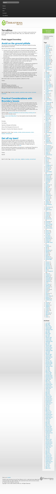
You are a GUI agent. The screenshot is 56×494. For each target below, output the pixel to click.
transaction (48, 293)
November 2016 (49, 414)
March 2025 (48, 333)
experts (47, 153)
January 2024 (48, 338)
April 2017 (48, 409)
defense (47, 111)
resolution (48, 263)
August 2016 (48, 418)
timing (47, 290)
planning (47, 222)
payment (47, 217)
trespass (3, 133)
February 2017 (49, 412)
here (20, 145)
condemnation (48, 86)
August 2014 (48, 447)
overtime (47, 213)
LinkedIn (9, 477)
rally (46, 247)
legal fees (48, 190)
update (47, 303)
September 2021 (49, 357)
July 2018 (48, 389)
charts (47, 81)
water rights (48, 313)
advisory (47, 56)
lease (26, 92)
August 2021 (48, 358)
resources (48, 264)
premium (47, 230)
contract (47, 94)
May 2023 (48, 344)
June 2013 (48, 465)
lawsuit (47, 186)
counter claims (49, 100)
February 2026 (49, 327)
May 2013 (48, 466)
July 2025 (48, 331)
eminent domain (49, 143)
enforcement (48, 148)
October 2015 (48, 431)
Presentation (48, 238)
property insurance (48, 245)
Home (4, 6)
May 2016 (48, 422)
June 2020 (48, 368)
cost (46, 97)
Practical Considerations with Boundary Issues (17, 99)
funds (47, 170)
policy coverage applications (49, 224)
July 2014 (48, 448)
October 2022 (48, 349)
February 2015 (49, 439)
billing (47, 72)
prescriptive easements (48, 236)
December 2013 (49, 457)
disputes (47, 126)
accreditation (48, 46)
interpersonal (48, 178)
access (47, 45)
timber (47, 288)
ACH (47, 47)
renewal (47, 254)
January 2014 (48, 456)
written (47, 317)
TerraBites (5, 15)
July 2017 (48, 405)
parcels (47, 216)
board (47, 73)
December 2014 (49, 442)
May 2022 (48, 353)
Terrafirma (48, 285)
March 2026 (48, 325)
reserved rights (49, 259)
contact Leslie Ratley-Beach (11, 116)
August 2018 (48, 388)
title (46, 292)
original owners (49, 209)
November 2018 (49, 384)
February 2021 (49, 361)
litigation (47, 194)
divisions (47, 128)
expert (47, 152)
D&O (47, 131)
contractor (48, 96)
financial (47, 162)
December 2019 (49, 375)
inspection (17, 92)
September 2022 (49, 350)
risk (46, 269)
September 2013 (49, 461)
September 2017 (49, 402)
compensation (48, 85)
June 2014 (48, 449)
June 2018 (48, 391)
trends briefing (49, 296)
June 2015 (48, 435)
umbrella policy (49, 300)
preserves (48, 239)
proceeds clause (49, 242)
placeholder (48, 221)
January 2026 (48, 328)
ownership (48, 215)
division (47, 127)
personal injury (49, 218)
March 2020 (48, 371)
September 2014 (49, 446)
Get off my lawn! (10, 138)
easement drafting (48, 139)
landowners (48, 184)
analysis (47, 58)
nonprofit (47, 203)
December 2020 (49, 362)
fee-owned (48, 158)
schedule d (48, 275)
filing (47, 161)
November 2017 (49, 400)
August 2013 (48, 463)
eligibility (47, 141)
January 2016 (48, 427)
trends (47, 294)
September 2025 (49, 329)
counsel (47, 98)
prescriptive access (48, 233)
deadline (47, 109)
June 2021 (48, 359)
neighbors (23, 159)
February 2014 (49, 455)
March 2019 (48, 382)
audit (47, 66)
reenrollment (48, 250)
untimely (19, 132)
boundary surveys (47, 78)
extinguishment (49, 154)
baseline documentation (49, 69)
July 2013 (48, 464)
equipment (48, 149)
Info (4, 10)
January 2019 (48, 383)
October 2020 (48, 365)
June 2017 (48, 406)
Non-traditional (49, 204)
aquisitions (48, 64)
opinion (47, 208)
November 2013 (49, 459)
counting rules (48, 102)
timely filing (48, 289)
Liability (47, 191)
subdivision (48, 281)
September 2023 (49, 341)
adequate (47, 52)
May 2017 (48, 408)
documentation (49, 132)
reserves (47, 262)
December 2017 (49, 399)
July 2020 (48, 367)
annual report (48, 60)
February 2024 (49, 337)
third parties (48, 286)
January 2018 (48, 397)
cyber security (49, 107)
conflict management (48, 90)
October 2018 (48, 385)
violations (48, 310)
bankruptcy (48, 67)
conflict (47, 88)
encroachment (9, 133)
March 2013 (48, 468)
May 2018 (48, 392)
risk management (49, 271)
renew (47, 252)
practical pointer (49, 228)
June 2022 (48, 351)
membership (48, 195)
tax (46, 283)
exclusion (48, 150)
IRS (46, 183)
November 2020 (49, 363)
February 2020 (49, 372)
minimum (47, 196)
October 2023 (48, 340)
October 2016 (48, 416)
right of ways (48, 268)
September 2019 (49, 378)
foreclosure (48, 167)
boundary (13, 92)
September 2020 (49, 366)
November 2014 (49, 443)
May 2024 (48, 336)
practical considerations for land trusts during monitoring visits (22, 112)
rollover (47, 273)
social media (48, 277)
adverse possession (26, 132)
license (29, 92)
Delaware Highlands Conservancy (48, 114)
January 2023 (48, 346)
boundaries (48, 75)
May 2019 (48, 380)
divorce (47, 130)
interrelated (48, 179)
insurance (48, 177)
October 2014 (48, 444)
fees (46, 160)
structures (34, 92)
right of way (48, 267)
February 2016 (49, 426)
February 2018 (49, 396)
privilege (47, 241)
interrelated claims (48, 181)
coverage (47, 103)
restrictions (22, 92)
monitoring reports (48, 199)
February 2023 (49, 345)
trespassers (48, 298)
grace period (48, 174)
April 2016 (48, 423)
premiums (48, 232)
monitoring (48, 198)
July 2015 (48, 434)
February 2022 (49, 354)
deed (47, 110)
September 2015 (49, 433)
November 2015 (49, 430)
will (46, 315)
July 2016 (48, 419)
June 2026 (48, 323)
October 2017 (48, 401)
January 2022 (48, 355)
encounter (48, 145)
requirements (48, 258)
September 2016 (49, 417)
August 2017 (48, 404)
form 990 (47, 169)
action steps (17, 159)
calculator (48, 80)
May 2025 (48, 332)
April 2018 (48, 393)
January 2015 (48, 440)
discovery (48, 124)
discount (47, 123)
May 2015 (48, 436)
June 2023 (48, 342)
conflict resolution (48, 92)
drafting (47, 135)
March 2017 (48, 410)
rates (47, 249)
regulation (48, 251)
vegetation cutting (48, 307)
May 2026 (48, 324)
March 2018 (48, 395)
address (47, 51)
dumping (47, 137)
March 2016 (48, 425)
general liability (49, 171)
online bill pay (48, 207)
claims (32, 132)
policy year (48, 226)
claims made (48, 84)
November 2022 (49, 348)
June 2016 (48, 421)
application (48, 62)
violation (12, 159)
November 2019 (49, 376)
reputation (48, 256)
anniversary (48, 59)
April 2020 (48, 370)
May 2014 (48, 451)
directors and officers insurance (48, 121)
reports (47, 255)
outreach (47, 212)
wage (47, 311)
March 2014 (48, 453)
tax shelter (48, 284)
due (46, 136)
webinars (47, 314)
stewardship (48, 279)
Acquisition (4, 93)
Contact (5, 13)
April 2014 (48, 452)
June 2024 (48, 334)
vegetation (48, 305)
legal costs (48, 188)
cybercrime (48, 106)
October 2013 (48, 460)
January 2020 (48, 374)
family (47, 157)
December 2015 (49, 429)
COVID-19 (48, 105)
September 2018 (49, 387)
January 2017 (48, 413)
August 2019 (48, 379)
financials (48, 166)
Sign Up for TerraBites (48, 31)
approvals (48, 63)
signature (47, 276)
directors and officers (48, 117)
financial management (48, 164)
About (4, 8)
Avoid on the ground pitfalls (16, 43)
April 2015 (48, 438)
